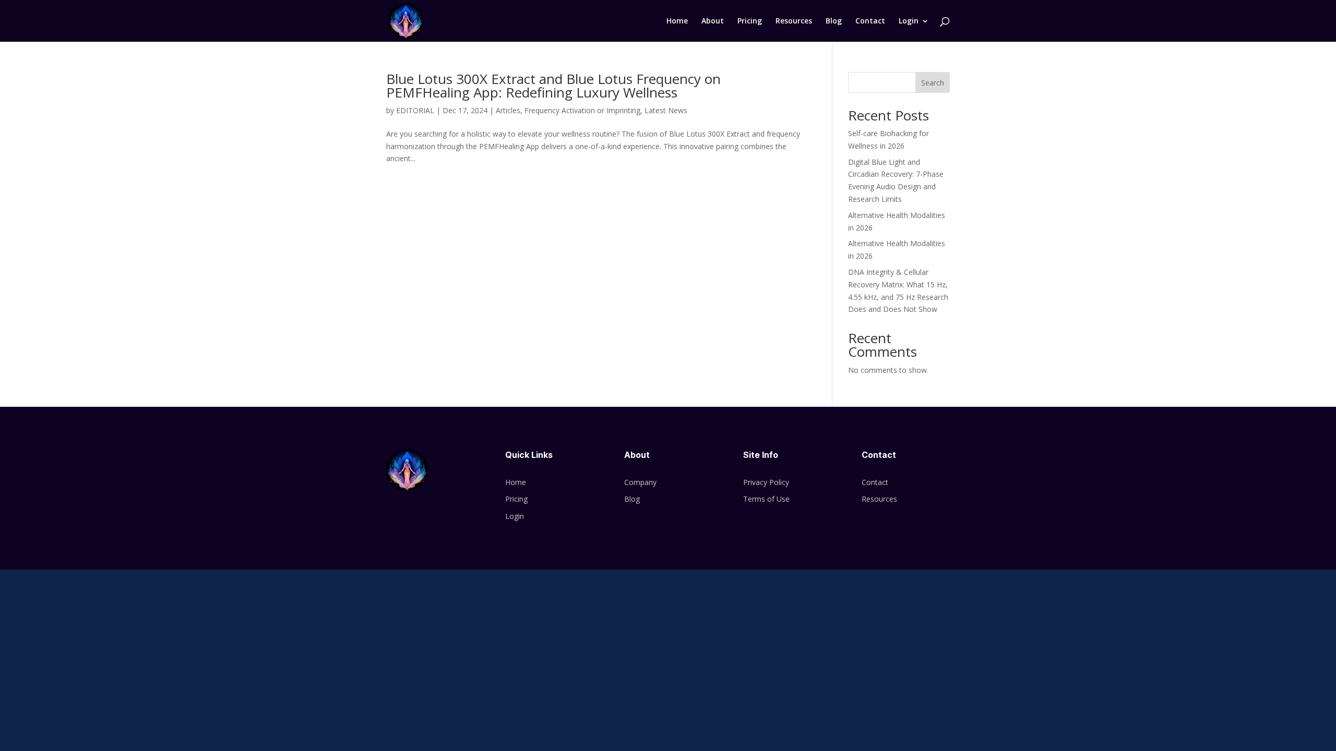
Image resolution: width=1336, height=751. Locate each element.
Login (908, 21)
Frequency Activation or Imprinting (582, 110)
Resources (794, 21)
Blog (834, 21)
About (712, 21)
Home (677, 21)
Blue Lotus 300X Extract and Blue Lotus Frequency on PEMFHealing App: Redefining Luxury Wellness (553, 85)
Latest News (666, 110)
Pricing (749, 21)
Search (932, 83)
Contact (870, 21)
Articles (508, 110)
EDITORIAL (415, 110)
